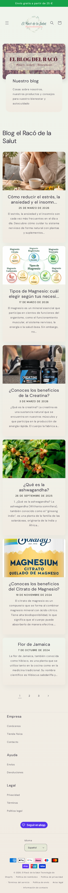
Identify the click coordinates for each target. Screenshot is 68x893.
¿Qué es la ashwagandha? (34, 487)
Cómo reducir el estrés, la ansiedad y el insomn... (34, 199)
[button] (7, 23)
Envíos (11, 764)
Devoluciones (15, 772)
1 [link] (19, 696)
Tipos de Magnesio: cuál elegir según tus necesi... (34, 294)
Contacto (12, 741)
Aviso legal (58, 882)
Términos (12, 802)
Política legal (14, 810)
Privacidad (13, 794)
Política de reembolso (27, 877)
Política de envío (41, 882)
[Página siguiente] (48, 696)
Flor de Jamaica (34, 644)
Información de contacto (35, 887)
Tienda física (15, 733)
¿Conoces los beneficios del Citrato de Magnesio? (34, 586)
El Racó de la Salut (31, 872)
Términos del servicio (19, 882)
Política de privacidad (52, 877)
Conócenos (14, 726)
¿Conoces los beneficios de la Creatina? (34, 393)
